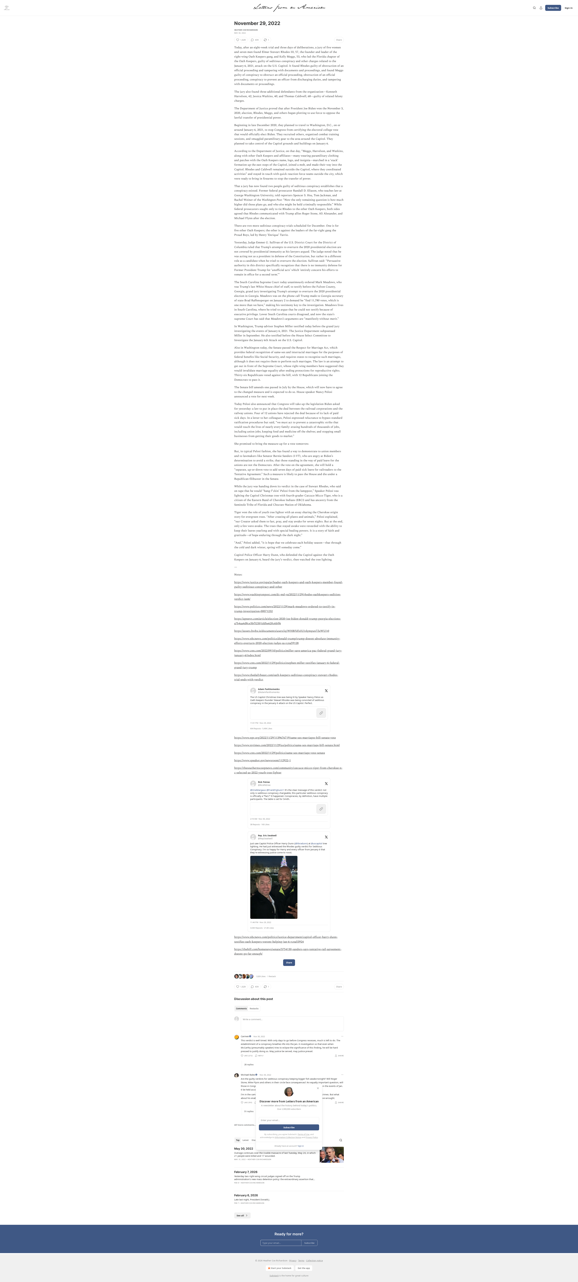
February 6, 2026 (246, 1195)
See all (240, 1215)
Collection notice (314, 1260)
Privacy (292, 1260)
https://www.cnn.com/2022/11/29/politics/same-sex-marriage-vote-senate (279, 753)
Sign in (569, 7)
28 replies (248, 1064)
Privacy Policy (312, 1137)
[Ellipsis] (342, 1036)
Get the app (304, 1268)
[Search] (534, 8)
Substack (274, 1275)
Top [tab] (237, 1140)
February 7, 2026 (246, 1172)
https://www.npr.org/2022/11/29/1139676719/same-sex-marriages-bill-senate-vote (285, 738)
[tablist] (247, 1009)
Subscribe (553, 7)
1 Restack (271, 976)
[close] (317, 1088)
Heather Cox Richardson (246, 30)
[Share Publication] (541, 8)
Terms (301, 1260)
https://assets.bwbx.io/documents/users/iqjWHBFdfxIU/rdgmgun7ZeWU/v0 (281, 631)
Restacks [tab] (254, 1008)
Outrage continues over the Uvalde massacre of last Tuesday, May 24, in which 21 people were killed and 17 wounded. (275, 1154)
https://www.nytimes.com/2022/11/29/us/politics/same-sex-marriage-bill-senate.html (287, 745)
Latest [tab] (245, 1140)
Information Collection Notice (288, 1137)
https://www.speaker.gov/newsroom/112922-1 (262, 760)
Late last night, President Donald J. (252, 1199)
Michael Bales (248, 1074)
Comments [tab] (241, 1008)
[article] (289, 1156)
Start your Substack (281, 1268)
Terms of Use (303, 1134)
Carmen (245, 1036)
